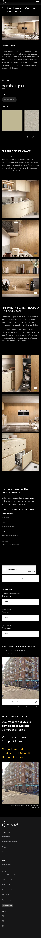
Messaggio (5, 541)
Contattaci (6, 884)
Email (3, 523)
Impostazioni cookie (9, 900)
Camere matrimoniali (9, 841)
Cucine (4, 852)
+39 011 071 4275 (7, 879)
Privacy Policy (7, 905)
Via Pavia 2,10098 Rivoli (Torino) (9, 873)
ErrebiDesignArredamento (6, 866)
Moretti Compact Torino (10, 895)
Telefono (4, 532)
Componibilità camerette (10, 890)
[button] (36, 2)
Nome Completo (7, 513)
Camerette (6, 836)
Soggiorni (5, 847)
